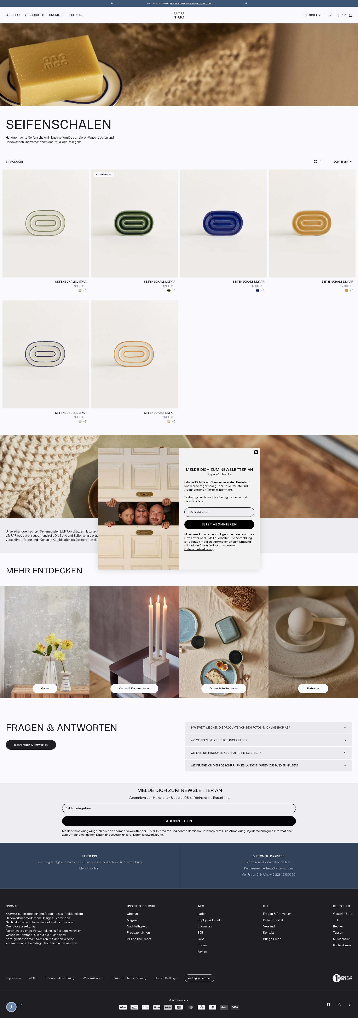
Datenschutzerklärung (199, 549)
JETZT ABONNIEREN (219, 524)
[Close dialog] (256, 452)
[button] (11, 1007)
